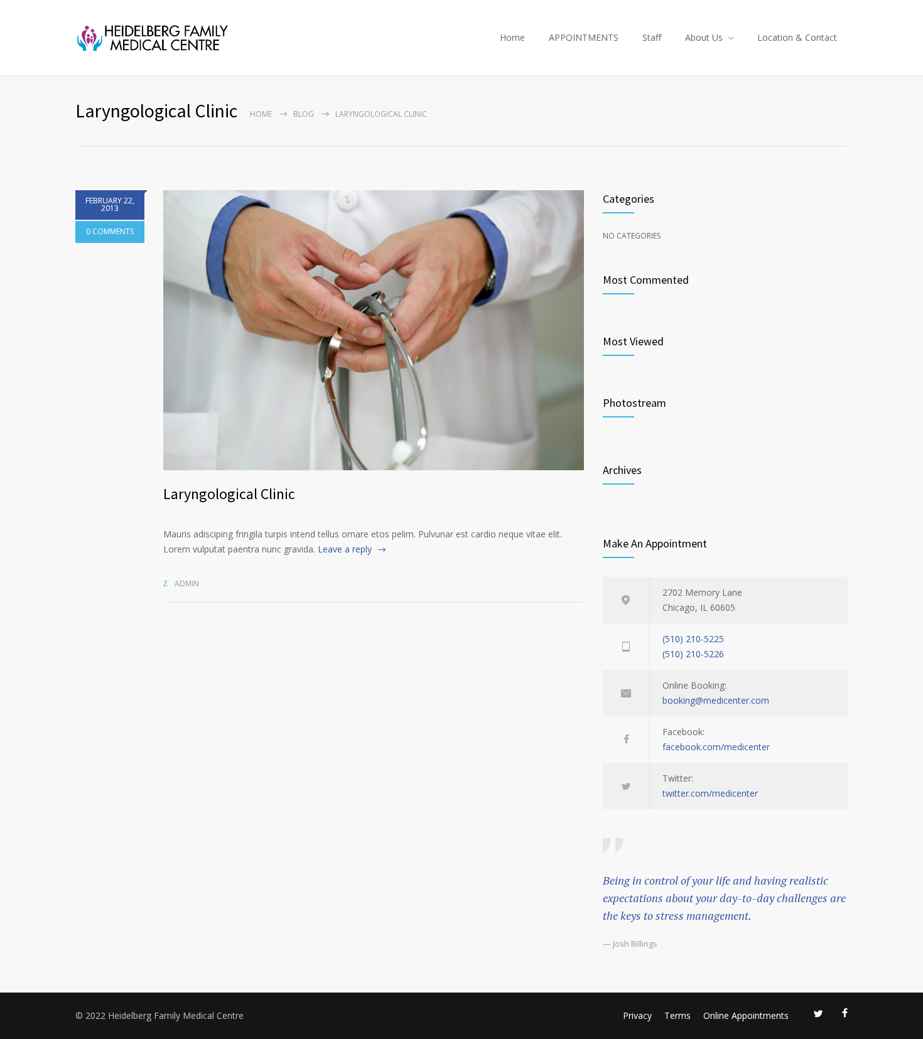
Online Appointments (746, 1015)
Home (512, 37)
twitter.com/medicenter (710, 793)
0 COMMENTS (110, 231)
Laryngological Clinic (229, 493)
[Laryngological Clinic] (373, 330)
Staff (651, 37)
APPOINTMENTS (583, 37)
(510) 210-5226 (693, 654)
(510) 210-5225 (693, 639)
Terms (677, 1015)
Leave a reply (345, 549)
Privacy (637, 1015)
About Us (704, 37)
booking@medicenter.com (715, 700)
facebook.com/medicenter (716, 747)
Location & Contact (797, 37)
